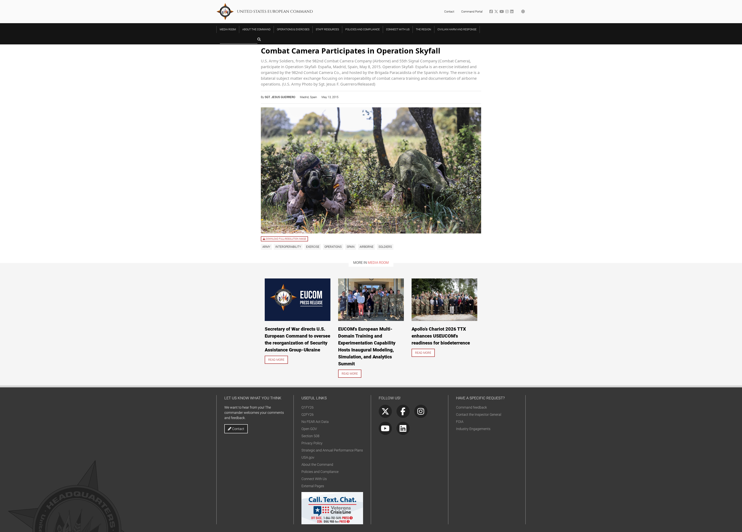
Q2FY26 (307, 414)
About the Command (317, 464)
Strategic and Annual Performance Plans (332, 450)
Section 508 (310, 436)
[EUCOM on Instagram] (507, 12)
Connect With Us (314, 479)
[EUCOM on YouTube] (502, 12)
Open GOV (309, 429)
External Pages (312, 486)
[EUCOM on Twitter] (496, 12)
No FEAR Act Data (315, 422)
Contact (449, 11)
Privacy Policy (311, 443)
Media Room (378, 262)
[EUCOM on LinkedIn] (512, 12)
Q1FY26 (307, 407)
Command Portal (471, 11)
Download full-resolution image (285, 239)
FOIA (459, 422)
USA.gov (307, 457)
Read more (276, 359)
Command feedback (471, 407)
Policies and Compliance (320, 472)
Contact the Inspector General (478, 414)
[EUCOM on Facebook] (491, 12)
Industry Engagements (473, 429)
